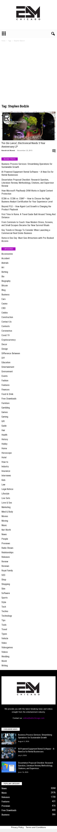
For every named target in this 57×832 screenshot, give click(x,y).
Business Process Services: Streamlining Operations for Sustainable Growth (26, 165)
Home (3, 41)
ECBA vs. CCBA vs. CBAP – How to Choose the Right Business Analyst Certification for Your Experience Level (27, 200)
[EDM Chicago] (28, 15)
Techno (4, 611)
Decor (4, 344)
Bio (2, 276)
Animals (4, 263)
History (4, 439)
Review (4, 561)
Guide (4, 425)
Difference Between (10, 353)
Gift (3, 421)
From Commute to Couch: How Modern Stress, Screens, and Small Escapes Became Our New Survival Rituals (27, 224)
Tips (3, 620)
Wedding (5, 656)
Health (4, 434)
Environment (7, 371)
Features (5, 385)
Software (5, 593)
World (4, 661)
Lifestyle (5, 493)
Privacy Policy (17, 827)
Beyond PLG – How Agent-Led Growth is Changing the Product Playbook (26, 208)
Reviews (5, 566)
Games (4, 412)
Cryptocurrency (8, 339)
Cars (3, 299)
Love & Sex (6, 502)
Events (4, 376)
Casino (4, 303)
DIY (3, 358)
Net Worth (6, 529)
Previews (5, 543)
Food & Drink (7, 394)
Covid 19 (5, 335)
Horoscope (6, 453)
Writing (4, 665)
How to (4, 462)
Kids (3, 480)
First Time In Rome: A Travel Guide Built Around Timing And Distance (28, 216)
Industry (5, 466)
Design (4, 348)
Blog (3, 290)
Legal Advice (7, 489)
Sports (4, 597)
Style (3, 602)
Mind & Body (7, 511)
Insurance (5, 471)
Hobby (4, 443)
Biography (6, 281)
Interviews (6, 475)
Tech (3, 606)
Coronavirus (6, 330)
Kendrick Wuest (8, 150)
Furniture (5, 403)
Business (5, 294)
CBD (3, 308)
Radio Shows (7, 548)
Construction (7, 317)
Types (4, 634)
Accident (5, 258)
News (4, 534)
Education (5, 362)
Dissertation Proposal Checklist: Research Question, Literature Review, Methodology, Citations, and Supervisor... (35, 766)
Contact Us (6, 321)
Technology (6, 615)
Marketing (6, 507)
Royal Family (7, 570)
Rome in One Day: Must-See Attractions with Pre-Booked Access (27, 239)
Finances (5, 389)
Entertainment (7, 367)
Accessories (7, 253)
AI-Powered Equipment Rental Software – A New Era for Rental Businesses (27, 173)
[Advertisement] (28, 74)
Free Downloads (8, 398)
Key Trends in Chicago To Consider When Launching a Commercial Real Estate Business (25, 232)
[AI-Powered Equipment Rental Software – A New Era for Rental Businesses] (8, 753)
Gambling (5, 407)
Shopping (5, 584)
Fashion (4, 380)
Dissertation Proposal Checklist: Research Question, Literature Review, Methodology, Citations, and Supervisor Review (27, 182)
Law (3, 484)
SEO (3, 575)
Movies (4, 516)
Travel (4, 629)
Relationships (7, 552)
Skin (3, 588)
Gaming (4, 416)
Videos (4, 652)
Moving (4, 520)
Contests (5, 326)
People (4, 538)
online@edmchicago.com (33, 718)
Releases (5, 557)
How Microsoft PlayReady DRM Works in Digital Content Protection (27, 192)
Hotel (3, 457)
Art (2, 267)
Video (4, 643)
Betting (4, 272)
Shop (3, 579)
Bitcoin (4, 285)
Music (4, 525)
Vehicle (4, 638)
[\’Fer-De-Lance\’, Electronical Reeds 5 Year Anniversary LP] (28, 125)
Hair (3, 430)
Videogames (7, 647)
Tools (3, 624)
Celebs (4, 312)
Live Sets (5, 498)
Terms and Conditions (36, 827)
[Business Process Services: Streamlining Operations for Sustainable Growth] (8, 738)
